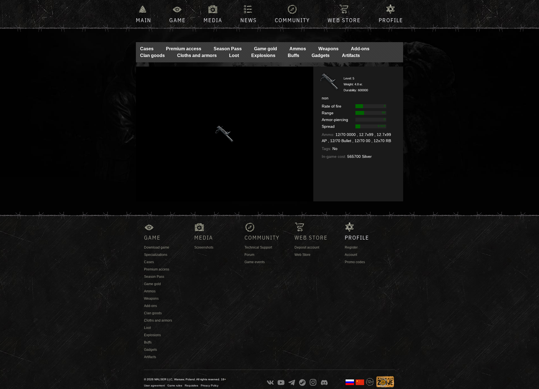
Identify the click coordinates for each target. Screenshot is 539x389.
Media (213, 20)
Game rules (174, 385)
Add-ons (360, 48)
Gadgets (321, 55)
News (248, 20)
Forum (249, 255)
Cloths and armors (197, 55)
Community (292, 20)
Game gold (265, 48)
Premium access (183, 48)
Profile (391, 20)
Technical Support (258, 247)
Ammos (297, 48)
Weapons (328, 48)
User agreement (154, 385)
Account (351, 255)
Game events (255, 262)
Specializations (155, 255)
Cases (147, 48)
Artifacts (351, 55)
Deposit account (306, 247)
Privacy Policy (209, 385)
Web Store (344, 20)
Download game (156, 247)
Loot (234, 55)
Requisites (191, 385)
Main (143, 20)
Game (177, 20)
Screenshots (203, 247)
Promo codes (355, 262)
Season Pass (228, 48)
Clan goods (152, 55)
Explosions (263, 55)
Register (351, 247)
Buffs (293, 55)
